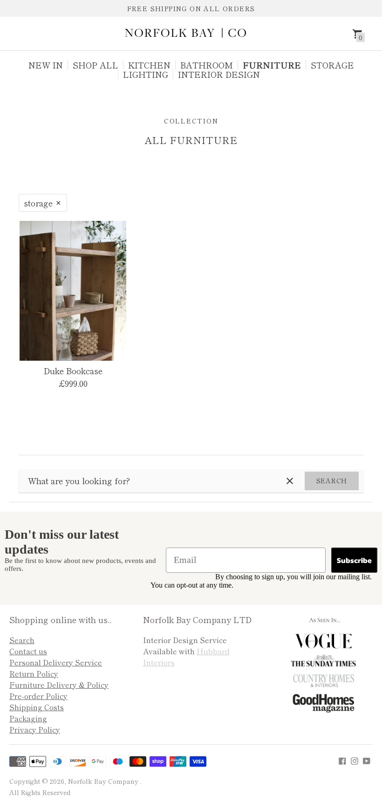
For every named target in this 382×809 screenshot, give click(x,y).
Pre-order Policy (38, 695)
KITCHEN (149, 65)
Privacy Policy (34, 729)
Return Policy (33, 673)
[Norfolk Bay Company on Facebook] (342, 760)
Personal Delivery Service (55, 662)
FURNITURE (272, 65)
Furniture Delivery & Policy (59, 684)
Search (331, 480)
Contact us (28, 651)
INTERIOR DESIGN (219, 74)
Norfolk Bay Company (104, 781)
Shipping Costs (36, 707)
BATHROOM (206, 65)
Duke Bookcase (73, 370)
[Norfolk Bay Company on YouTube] (366, 760)
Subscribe (354, 560)
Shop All (95, 65)
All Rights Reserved (39, 792)
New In (45, 65)
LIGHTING (145, 74)
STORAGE (332, 65)
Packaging (28, 718)
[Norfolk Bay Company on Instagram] (354, 760)
